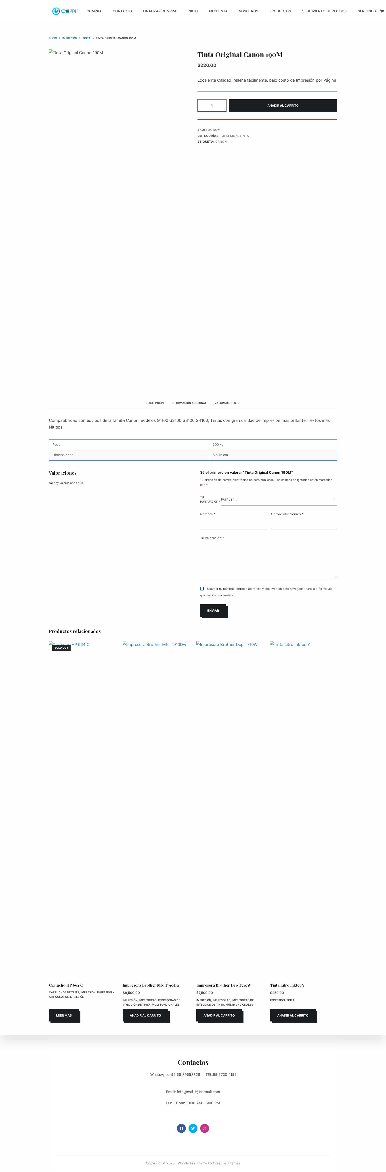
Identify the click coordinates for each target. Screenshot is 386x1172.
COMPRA (94, 11)
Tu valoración (212, 538)
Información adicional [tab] (189, 403)
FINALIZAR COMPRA (159, 11)
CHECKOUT (66, 11)
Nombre (208, 514)
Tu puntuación (210, 499)
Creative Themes (226, 1163)
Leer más (64, 1015)
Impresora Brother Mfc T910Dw (151, 985)
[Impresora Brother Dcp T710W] (229, 809)
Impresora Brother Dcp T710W (223, 985)
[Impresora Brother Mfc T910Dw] (156, 809)
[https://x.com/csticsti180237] (193, 1128)
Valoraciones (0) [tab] (228, 403)
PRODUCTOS (280, 11)
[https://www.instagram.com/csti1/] (204, 1128)
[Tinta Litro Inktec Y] (303, 809)
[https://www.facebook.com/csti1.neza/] (181, 1128)
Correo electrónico (287, 514)
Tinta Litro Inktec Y (287, 985)
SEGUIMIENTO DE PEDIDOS (324, 11)
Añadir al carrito (283, 105)
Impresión (229, 136)
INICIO (193, 11)
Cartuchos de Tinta (64, 992)
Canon (221, 141)
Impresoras (148, 1000)
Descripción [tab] (154, 403)
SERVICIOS (367, 11)
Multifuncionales (165, 1004)
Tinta (244, 136)
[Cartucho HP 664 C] (82, 809)
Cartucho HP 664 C (66, 985)
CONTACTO (122, 11)
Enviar (213, 610)
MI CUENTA (218, 11)
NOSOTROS (248, 11)
